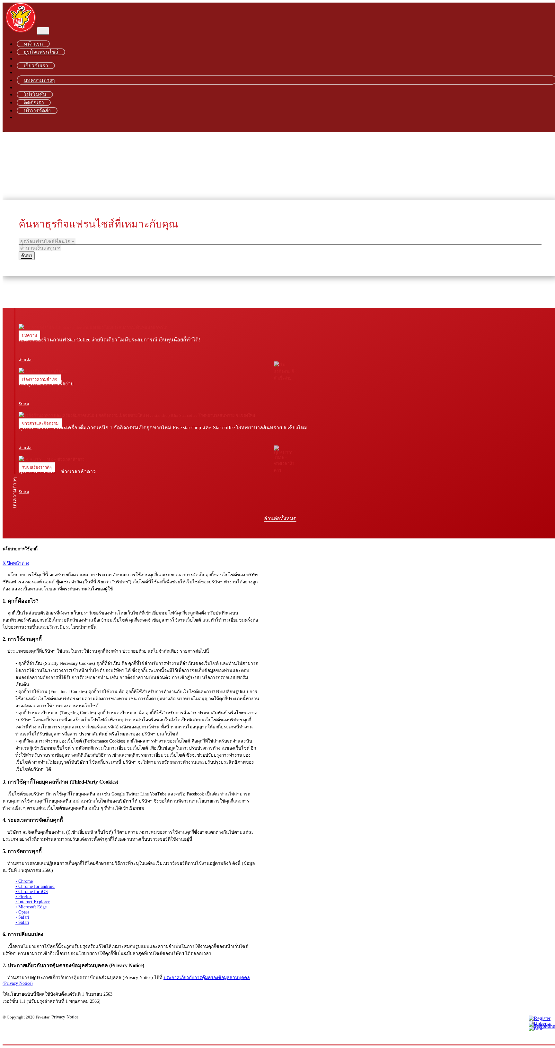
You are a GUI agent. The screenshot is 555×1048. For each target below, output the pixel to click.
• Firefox (23, 896)
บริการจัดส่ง (37, 110)
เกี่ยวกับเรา (36, 65)
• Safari (22, 917)
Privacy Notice (64, 1017)
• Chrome (24, 881)
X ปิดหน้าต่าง (16, 563)
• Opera (22, 912)
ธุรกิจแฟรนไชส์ (41, 52)
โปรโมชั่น (35, 94)
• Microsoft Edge (31, 907)
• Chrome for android (35, 886)
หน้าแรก (33, 44)
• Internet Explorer (32, 901)
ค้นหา (26, 255)
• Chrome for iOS (31, 891)
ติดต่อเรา (34, 102)
